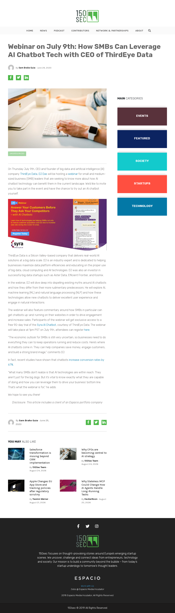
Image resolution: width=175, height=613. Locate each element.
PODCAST (59, 30)
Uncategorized (17, 153)
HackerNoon (90, 499)
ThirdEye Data (28, 174)
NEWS (43, 30)
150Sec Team (39, 467)
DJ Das (43, 174)
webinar (73, 174)
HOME (29, 30)
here (87, 329)
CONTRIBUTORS (80, 30)
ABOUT (139, 30)
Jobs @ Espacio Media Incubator (87, 589)
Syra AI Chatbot (46, 324)
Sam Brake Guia (27, 67)
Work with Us (87, 586)
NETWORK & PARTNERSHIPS (112, 30)
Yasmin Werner (40, 499)
